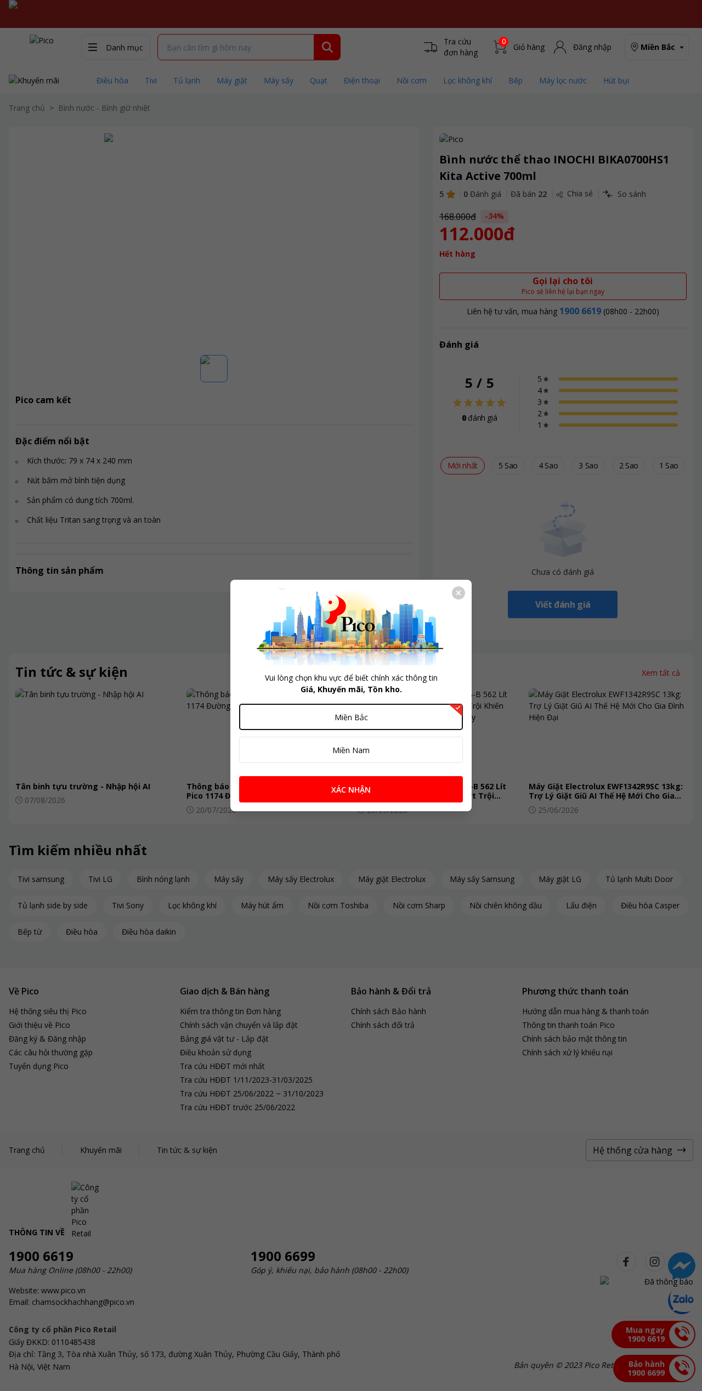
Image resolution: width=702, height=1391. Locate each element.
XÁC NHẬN (351, 789)
